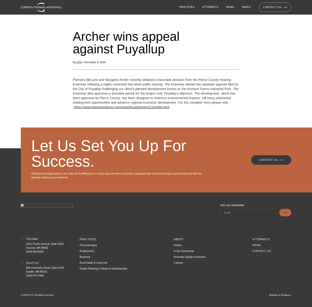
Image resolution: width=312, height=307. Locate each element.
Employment (87, 251)
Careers (178, 262)
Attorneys (261, 239)
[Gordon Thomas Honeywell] (41, 7)
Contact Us (272, 7)
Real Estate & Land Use (93, 262)
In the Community (184, 251)
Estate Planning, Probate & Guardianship (103, 268)
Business (85, 257)
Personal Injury (88, 245)
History (178, 245)
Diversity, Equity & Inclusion (190, 257)
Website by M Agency (280, 295)
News (256, 245)
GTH (79, 62)
